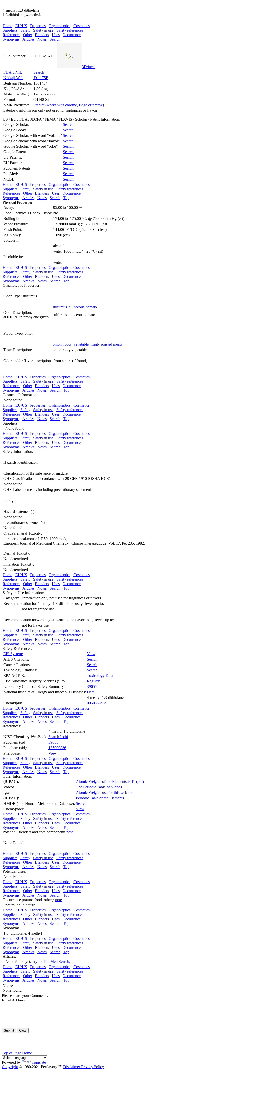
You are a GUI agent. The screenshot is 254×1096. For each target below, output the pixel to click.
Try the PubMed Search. (51, 961)
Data (90, 692)
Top (66, 198)
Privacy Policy (92, 1067)
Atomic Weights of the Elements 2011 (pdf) (110, 781)
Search (55, 39)
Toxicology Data (100, 675)
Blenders (42, 35)
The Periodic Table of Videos (99, 787)
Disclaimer (71, 1067)
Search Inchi (58, 737)
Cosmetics (81, 26)
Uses (56, 35)
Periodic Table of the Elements (100, 798)
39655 (92, 686)
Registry (93, 681)
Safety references (69, 30)
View (91, 654)
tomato (91, 307)
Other (27, 35)
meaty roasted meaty (107, 344)
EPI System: (13, 654)
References (11, 35)
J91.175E (40, 78)
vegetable (81, 344)
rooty (68, 344)
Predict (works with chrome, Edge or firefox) (68, 105)
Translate (39, 1062)
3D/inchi (88, 67)
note (69, 832)
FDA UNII (12, 72)
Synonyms (11, 39)
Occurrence (72, 35)
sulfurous (60, 307)
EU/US (21, 26)
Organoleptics (59, 26)
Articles (28, 39)
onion (57, 344)
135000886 (57, 748)
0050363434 (97, 703)
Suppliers (10, 30)
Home (7, 26)
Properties (38, 26)
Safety (25, 30)
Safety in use (43, 30)
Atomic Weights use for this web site (104, 792)
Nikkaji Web (13, 78)
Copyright (10, 1067)
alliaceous (76, 307)
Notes (42, 39)
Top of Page (12, 1053)
